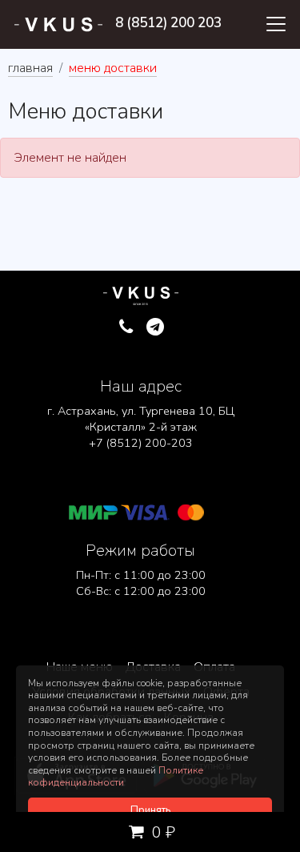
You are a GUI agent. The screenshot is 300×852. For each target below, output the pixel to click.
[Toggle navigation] (276, 24)
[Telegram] (155, 327)
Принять (150, 810)
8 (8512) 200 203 (168, 23)
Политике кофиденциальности (115, 777)
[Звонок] (126, 327)
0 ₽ (161, 832)
